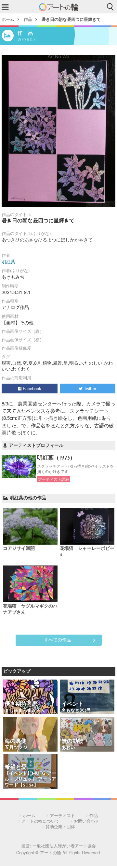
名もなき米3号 (76, 710)
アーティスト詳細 (53, 479)
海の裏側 (16, 741)
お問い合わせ (86, 821)
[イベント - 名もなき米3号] (87, 697)
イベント (72, 704)
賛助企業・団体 (60, 826)
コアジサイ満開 (19, 548)
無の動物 (72, 741)
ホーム (8, 19)
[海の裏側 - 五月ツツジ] (30, 734)
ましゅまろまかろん (25, 710)
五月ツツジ (16, 747)
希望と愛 (16, 767)
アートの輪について (40, 821)
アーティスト (62, 815)
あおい (68, 747)
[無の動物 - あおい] (87, 734)
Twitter (89, 388)
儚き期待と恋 (21, 704)
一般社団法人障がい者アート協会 (64, 846)
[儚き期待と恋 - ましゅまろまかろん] (30, 697)
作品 (28, 19)
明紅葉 (8, 261)
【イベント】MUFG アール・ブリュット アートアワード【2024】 (30, 779)
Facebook (31, 388)
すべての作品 (57, 639)
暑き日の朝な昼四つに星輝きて (71, 19)
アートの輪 (58, 7)
